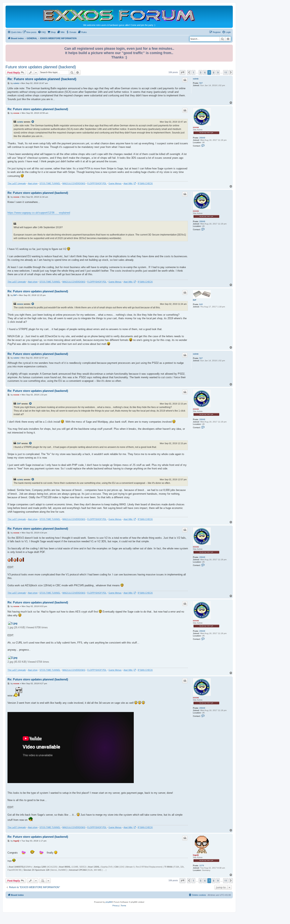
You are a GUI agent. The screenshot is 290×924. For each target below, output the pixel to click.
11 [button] (225, 72)
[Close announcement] (230, 46)
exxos (196, 127)
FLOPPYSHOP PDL (97, 183)
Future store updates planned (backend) (41, 67)
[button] (182, 72)
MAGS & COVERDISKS (73, 183)
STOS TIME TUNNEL (49, 183)
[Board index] (119, 15)
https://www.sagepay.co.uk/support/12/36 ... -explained (38, 212)
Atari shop (32, 183)
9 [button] (218, 72)
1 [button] (193, 72)
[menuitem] (29, 32)
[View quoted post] (33, 122)
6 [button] (205, 72)
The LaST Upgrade (16, 183)
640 (201, 304)
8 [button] (213, 72)
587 (201, 83)
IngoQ (196, 855)
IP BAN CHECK (145, 183)
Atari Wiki (128, 183)
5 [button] (200, 72)
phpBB (109, 902)
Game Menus (115, 183)
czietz (195, 79)
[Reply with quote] (184, 80)
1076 (201, 865)
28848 (202, 138)
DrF (194, 300)
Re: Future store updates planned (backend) (41, 79)
